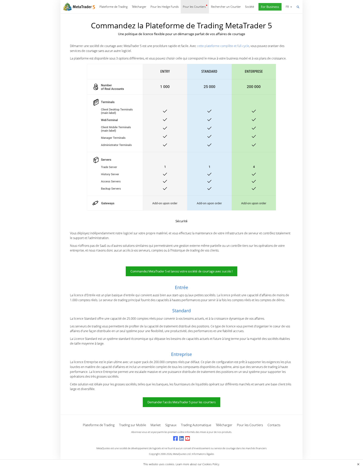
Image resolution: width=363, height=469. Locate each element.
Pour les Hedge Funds (164, 6)
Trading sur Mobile (132, 425)
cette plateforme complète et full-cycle (223, 46)
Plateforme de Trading (113, 6)
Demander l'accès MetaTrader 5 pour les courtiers (181, 402)
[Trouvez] (298, 6)
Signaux (170, 425)
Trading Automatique (196, 425)
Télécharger (139, 6)
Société (249, 6)
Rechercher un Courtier (226, 6)
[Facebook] (175, 438)
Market (155, 425)
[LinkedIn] (181, 438)
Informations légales (203, 454)
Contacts (274, 425)
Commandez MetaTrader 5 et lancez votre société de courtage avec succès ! (181, 271)
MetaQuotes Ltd (182, 454)
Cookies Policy (210, 464)
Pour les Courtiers (194, 6)
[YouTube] (187, 438)
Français (286, 6)
